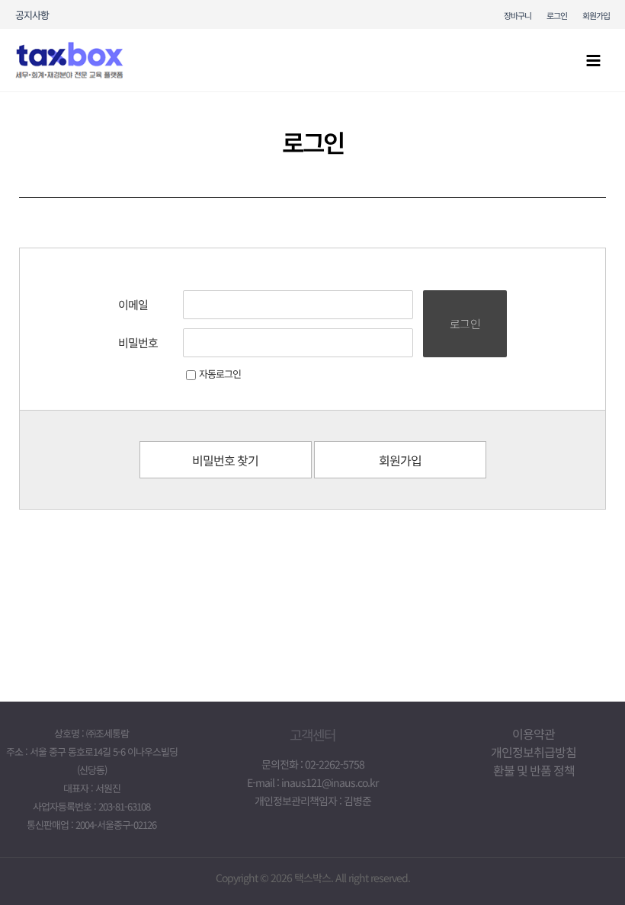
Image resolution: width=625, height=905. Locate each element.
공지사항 (32, 15)
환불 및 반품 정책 (534, 770)
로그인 (556, 15)
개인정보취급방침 (533, 752)
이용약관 (533, 733)
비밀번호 (138, 342)
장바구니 (517, 15)
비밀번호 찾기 (225, 460)
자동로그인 (220, 373)
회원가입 (596, 15)
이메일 (133, 304)
